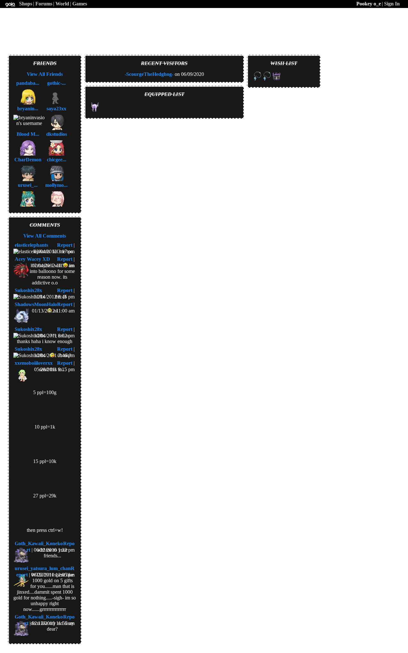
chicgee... (56, 159)
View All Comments (44, 235)
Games (79, 3)
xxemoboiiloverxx (34, 363)
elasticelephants (31, 245)
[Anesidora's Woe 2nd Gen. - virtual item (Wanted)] (276, 79)
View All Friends (45, 74)
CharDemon (27, 159)
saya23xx (56, 108)
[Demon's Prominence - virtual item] (94, 110)
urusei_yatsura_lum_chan (43, 568)
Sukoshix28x (28, 290)
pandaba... (27, 83)
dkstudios (56, 134)
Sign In (392, 3)
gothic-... (56, 83)
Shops (25, 3)
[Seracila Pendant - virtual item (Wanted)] (267, 79)
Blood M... (28, 134)
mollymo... (56, 185)
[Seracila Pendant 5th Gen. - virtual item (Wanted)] (257, 79)
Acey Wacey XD (32, 259)
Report (64, 245)
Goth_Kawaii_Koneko (39, 543)
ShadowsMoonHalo (36, 304)
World (62, 3)
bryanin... (27, 108)
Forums (43, 3)
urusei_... (28, 185)
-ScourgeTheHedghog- (149, 74)
